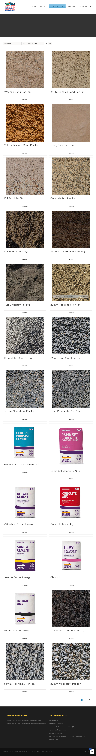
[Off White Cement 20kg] (25, 502)
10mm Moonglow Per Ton (19, 683)
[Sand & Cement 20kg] (25, 555)
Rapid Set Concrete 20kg (65, 471)
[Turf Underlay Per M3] (25, 282)
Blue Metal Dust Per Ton (18, 358)
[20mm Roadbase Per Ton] (71, 282)
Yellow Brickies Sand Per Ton (21, 145)
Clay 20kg (56, 577)
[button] (90, 6)
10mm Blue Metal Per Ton (19, 411)
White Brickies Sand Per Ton (67, 91)
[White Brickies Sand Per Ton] (71, 69)
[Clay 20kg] (71, 555)
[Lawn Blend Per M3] (25, 229)
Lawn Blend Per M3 (16, 251)
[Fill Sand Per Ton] (25, 176)
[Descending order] (24, 43)
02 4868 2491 (58, 723)
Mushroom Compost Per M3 (67, 630)
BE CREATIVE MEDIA (35, 751)
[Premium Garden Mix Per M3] (71, 229)
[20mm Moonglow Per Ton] (71, 661)
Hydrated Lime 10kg (16, 630)
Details (25, 100)
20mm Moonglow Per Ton (65, 683)
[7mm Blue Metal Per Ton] (71, 389)
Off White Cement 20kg (18, 524)
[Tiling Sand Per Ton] (71, 123)
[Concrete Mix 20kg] (71, 502)
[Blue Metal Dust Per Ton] (25, 335)
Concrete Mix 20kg (61, 524)
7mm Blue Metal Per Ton (65, 411)
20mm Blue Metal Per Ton (65, 358)
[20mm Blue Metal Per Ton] (71, 335)
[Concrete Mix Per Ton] (71, 176)
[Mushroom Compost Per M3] (71, 608)
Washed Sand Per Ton (17, 91)
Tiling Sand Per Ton (62, 145)
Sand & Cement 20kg (17, 577)
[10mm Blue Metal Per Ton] (25, 389)
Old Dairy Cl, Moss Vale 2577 (65, 727)
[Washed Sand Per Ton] (25, 69)
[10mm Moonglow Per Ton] (25, 661)
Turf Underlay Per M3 (17, 304)
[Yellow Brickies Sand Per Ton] (25, 123)
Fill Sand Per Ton (14, 198)
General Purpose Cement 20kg (22, 464)
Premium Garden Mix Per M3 (67, 251)
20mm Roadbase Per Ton (65, 304)
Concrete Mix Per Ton (63, 198)
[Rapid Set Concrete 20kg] (71, 445)
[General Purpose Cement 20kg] (25, 442)
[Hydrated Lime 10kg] (25, 608)
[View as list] (50, 43)
